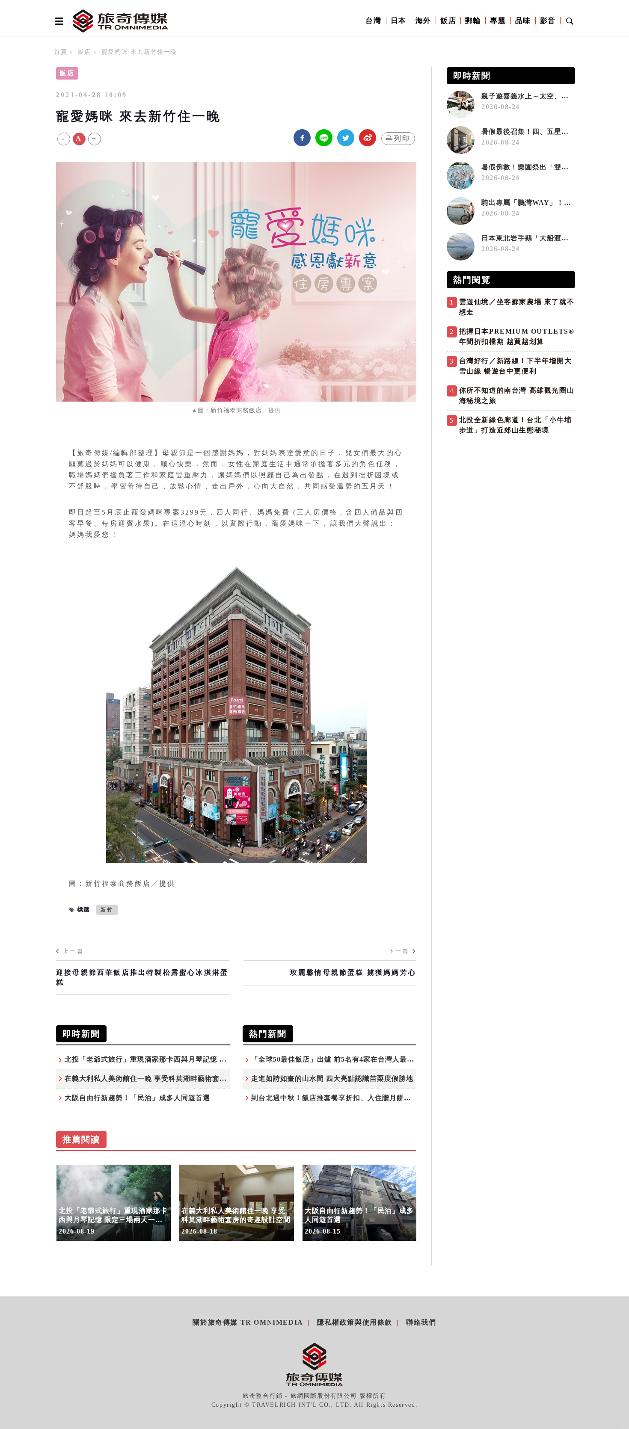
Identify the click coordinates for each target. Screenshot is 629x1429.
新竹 (107, 910)
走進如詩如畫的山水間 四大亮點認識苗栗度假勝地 (332, 1078)
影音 (548, 20)
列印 (402, 138)
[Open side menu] (58, 21)
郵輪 (473, 20)
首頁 (60, 52)
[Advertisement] (511, 504)
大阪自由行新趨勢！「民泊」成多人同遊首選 (137, 1097)
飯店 (448, 20)
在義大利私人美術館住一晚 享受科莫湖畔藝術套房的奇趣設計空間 (171, 1078)
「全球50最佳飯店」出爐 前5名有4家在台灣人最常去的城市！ (351, 1059)
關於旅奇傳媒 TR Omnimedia (248, 1322)
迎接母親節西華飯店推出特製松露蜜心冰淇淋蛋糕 (142, 977)
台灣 (373, 20)
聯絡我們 (421, 1322)
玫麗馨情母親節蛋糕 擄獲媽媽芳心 (353, 972)
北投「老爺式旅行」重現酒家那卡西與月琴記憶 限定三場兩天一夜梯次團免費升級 (197, 1059)
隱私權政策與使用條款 (354, 1322)
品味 (523, 20)
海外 (423, 20)
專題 (498, 20)
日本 (398, 20)
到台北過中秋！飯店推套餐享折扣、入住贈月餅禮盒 (334, 1097)
